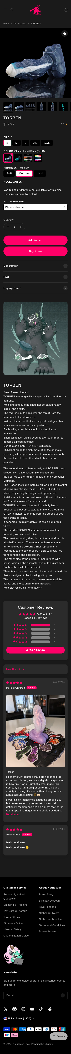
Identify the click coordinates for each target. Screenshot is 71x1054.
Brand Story (46, 894)
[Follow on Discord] (14, 1009)
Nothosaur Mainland (51, 919)
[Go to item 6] (63, 107)
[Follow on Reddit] (49, 1009)
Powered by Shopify (42, 1044)
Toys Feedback (48, 906)
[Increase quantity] (20, 226)
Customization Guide (16, 935)
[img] (14, 682)
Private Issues (47, 931)
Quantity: (8, 219)
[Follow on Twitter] (5, 1009)
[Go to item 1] (8, 107)
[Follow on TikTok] (41, 1009)
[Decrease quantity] (8, 226)
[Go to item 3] (30, 107)
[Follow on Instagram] (23, 1009)
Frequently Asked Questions (13, 896)
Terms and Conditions (52, 925)
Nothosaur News (49, 912)
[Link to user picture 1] (35, 731)
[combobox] (35, 207)
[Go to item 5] (52, 107)
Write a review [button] (35, 650)
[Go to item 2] (19, 107)
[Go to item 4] (41, 107)
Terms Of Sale (12, 917)
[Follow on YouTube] (32, 1009)
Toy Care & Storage (15, 910)
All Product (20, 23)
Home (6, 23)
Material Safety (12, 929)
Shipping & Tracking (15, 904)
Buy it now (35, 251)
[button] (20, 625)
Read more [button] (13, 814)
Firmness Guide (13, 923)
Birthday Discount (49, 900)
